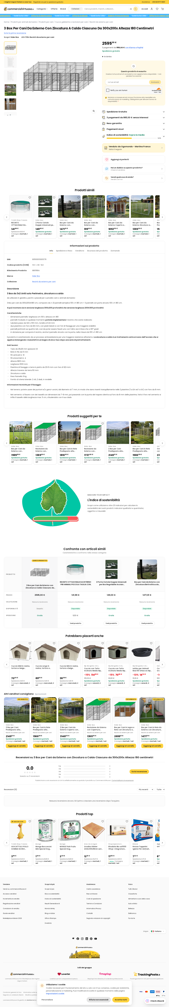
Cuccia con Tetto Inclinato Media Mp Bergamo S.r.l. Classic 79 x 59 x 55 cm (117, 669)
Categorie (41, 9)
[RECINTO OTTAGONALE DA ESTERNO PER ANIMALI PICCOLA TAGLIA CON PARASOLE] (21, 206)
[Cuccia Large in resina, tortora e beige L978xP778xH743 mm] (45, 652)
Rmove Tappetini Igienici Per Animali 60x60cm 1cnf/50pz (141, 848)
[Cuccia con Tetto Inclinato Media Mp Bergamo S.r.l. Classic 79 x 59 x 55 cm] (118, 652)
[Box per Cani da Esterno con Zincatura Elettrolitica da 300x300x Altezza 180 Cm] (69, 206)
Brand (63, 9)
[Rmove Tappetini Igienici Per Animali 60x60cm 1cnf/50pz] (142, 830)
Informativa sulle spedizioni (33, 992)
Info (51, 250)
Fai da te (131, 918)
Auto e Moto (132, 904)
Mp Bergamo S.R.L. (91, 666)
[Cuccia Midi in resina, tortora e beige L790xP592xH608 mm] (21, 652)
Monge (38, 844)
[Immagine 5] (10, 104)
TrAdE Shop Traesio (19, 220)
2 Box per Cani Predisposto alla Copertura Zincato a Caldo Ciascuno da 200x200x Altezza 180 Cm (117, 450)
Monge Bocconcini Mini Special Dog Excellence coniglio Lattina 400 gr (44, 848)
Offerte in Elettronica (65, 16)
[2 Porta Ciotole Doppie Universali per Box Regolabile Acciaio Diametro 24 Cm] (45, 206)
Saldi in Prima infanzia (142, 16)
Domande (115, 250)
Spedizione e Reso (64, 250)
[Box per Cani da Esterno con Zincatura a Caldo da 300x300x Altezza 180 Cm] (21, 432)
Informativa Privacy (93, 908)
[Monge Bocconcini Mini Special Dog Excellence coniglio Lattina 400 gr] (45, 830)
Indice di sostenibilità (53, 899)
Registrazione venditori (11, 904)
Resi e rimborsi (91, 894)
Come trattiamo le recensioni (123, 780)
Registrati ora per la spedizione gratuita (48, 2)
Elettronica (132, 913)
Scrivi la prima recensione (15, 33)
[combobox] (106, 8)
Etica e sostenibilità (52, 894)
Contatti (89, 913)
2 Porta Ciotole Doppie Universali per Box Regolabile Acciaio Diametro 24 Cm (45, 224)
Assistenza (146, 2)
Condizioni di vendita (11, 908)
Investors (48, 923)
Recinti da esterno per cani (101, 22)
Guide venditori (8, 913)
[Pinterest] (91, 938)
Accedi (145, 9)
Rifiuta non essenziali (98, 999)
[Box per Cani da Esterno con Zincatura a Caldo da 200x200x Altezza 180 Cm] (93, 206)
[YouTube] (95, 938)
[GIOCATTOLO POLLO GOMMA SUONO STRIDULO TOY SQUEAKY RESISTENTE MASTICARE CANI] (21, 830)
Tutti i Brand (132, 889)
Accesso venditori (9, 894)
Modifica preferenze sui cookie (36, 995)
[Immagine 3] (10, 76)
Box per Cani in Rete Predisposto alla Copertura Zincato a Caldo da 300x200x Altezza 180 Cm (142, 450)
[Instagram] (82, 938)
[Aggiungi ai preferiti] (30, 197)
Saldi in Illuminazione (24, 16)
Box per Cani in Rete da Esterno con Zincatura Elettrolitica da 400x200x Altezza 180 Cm (151, 728)
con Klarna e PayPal (134, 47)
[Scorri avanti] (162, 217)
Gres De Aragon (90, 844)
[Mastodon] (73, 938)
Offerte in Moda (103, 16)
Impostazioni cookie (55, 993)
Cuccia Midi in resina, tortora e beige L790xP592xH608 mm (20, 667)
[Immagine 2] (10, 61)
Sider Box (39, 220)
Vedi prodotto (75, 623)
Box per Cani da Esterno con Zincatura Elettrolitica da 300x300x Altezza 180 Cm (69, 224)
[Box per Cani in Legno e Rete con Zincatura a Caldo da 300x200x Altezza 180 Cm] (125, 710)
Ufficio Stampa (50, 918)
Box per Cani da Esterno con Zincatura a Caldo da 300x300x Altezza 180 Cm (20, 450)
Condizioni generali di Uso (12, 992)
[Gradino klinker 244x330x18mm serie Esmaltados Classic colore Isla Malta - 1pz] (93, 830)
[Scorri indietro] (6, 217)
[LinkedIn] (86, 938)
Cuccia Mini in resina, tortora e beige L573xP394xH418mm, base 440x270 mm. (69, 667)
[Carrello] (162, 8)
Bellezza (131, 908)
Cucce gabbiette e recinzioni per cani (71, 22)
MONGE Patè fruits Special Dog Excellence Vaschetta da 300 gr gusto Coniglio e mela (69, 848)
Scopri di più (49, 889)
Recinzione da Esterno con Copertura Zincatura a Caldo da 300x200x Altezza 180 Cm (45, 450)
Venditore (79, 250)
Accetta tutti (121, 999)
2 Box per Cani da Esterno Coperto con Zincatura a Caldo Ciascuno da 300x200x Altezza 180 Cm (70, 728)
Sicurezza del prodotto (97, 250)
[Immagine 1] (10, 47)
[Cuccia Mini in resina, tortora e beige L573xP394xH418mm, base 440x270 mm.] (69, 652)
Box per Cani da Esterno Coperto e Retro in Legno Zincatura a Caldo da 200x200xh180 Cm (117, 224)
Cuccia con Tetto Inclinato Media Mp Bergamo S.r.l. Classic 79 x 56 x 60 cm (93, 669)
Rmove (135, 844)
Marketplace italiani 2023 (12, 918)
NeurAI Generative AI (52, 904)
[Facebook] (78, 938)
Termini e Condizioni (94, 904)
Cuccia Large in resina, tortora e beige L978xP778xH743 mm (45, 667)
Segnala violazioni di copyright (98, 918)
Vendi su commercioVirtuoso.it (14, 889)
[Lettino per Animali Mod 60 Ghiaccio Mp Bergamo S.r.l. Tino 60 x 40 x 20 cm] (142, 652)
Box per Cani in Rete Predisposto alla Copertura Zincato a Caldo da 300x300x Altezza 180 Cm (69, 450)
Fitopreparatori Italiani (114, 844)
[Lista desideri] (157, 8)
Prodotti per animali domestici (24, 22)
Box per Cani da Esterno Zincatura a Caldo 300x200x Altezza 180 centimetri (142, 224)
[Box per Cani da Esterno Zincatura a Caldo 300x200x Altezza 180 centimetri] (142, 206)
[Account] (151, 8)
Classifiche (132, 894)
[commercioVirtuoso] (19, 9)
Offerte (54, 9)
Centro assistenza (93, 889)
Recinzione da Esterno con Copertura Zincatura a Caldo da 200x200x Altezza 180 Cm (93, 450)
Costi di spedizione (93, 899)
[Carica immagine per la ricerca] (131, 9)
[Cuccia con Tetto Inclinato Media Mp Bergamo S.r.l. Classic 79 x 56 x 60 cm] (93, 652)
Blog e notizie (50, 913)
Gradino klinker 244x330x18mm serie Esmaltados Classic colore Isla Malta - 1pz (93, 848)
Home (6, 22)
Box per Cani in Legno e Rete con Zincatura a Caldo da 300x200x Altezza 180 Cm (124, 728)
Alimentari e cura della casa (139, 899)
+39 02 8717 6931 (158, 2)
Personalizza (47, 999)
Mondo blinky (50, 908)
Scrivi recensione (139, 771)
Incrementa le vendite (11, 899)
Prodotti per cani (46, 22)
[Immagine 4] (10, 90)
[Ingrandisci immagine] (93, 111)
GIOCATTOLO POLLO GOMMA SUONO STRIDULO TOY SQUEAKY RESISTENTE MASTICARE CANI (20, 848)
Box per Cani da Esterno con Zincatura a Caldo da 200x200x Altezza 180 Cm (93, 224)
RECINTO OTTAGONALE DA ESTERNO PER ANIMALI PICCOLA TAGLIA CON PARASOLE (20, 224)
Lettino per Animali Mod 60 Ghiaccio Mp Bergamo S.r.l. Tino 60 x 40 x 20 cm (142, 669)
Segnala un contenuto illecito (13, 995)
